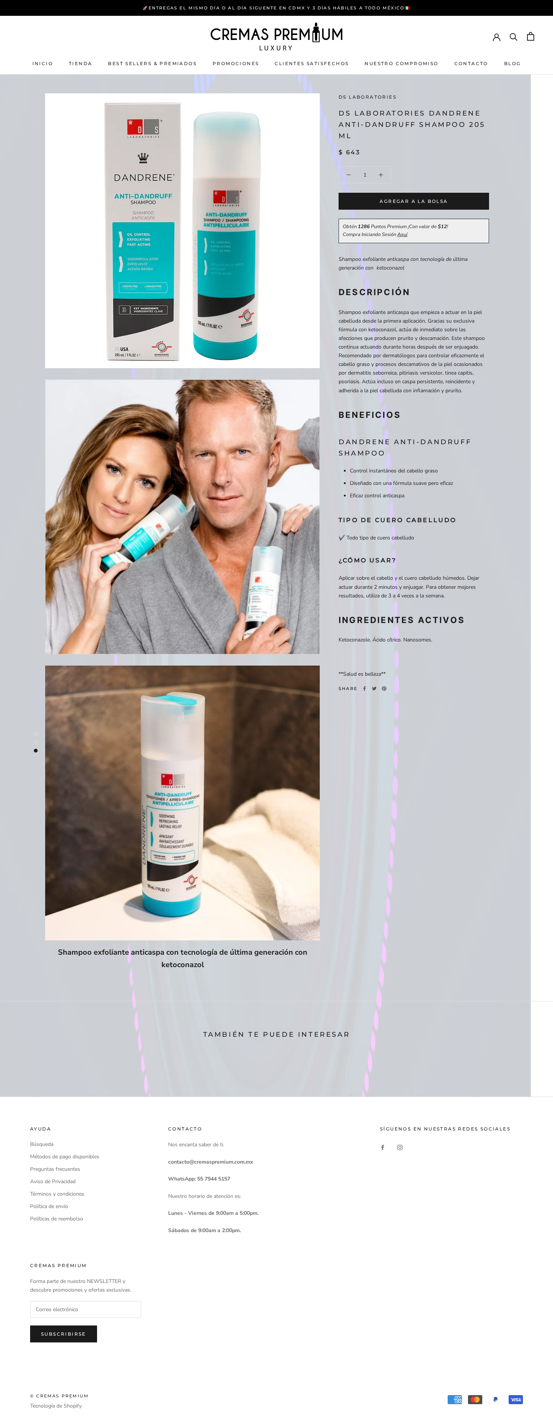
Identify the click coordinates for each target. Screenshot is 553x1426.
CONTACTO (471, 63)
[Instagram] (400, 1147)
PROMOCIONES (236, 63)
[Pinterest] (384, 688)
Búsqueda (41, 1144)
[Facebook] (364, 688)
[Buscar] (514, 36)
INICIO (42, 63)
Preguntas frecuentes (55, 1169)
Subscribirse (63, 1334)
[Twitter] (374, 688)
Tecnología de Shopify (56, 1405)
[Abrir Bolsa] (530, 36)
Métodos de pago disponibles (64, 1156)
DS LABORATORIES (368, 97)
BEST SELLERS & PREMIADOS (152, 63)
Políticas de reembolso (56, 1218)
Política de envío (49, 1206)
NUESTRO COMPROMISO (401, 63)
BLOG (512, 63)
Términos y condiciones (57, 1193)
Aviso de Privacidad (53, 1181)
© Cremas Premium (59, 1396)
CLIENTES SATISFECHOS (312, 63)
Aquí (402, 234)
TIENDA (80, 63)
